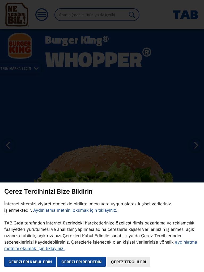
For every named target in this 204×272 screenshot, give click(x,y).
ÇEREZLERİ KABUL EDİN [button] (30, 262)
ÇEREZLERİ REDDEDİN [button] (81, 262)
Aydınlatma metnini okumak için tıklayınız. (75, 210)
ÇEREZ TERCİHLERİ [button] (128, 262)
